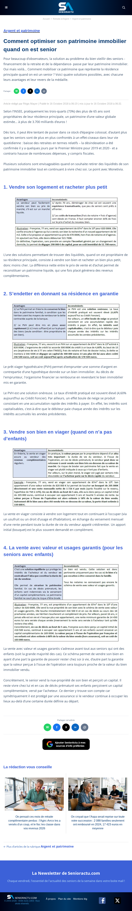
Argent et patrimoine (81, 19)
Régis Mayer (30, 103)
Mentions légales (82, 898)
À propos (51, 898)
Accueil (46, 19)
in (37, 91)
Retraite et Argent (61, 19)
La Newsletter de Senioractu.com (66, 873)
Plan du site (65, 898)
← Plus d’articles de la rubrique (38, 846)
